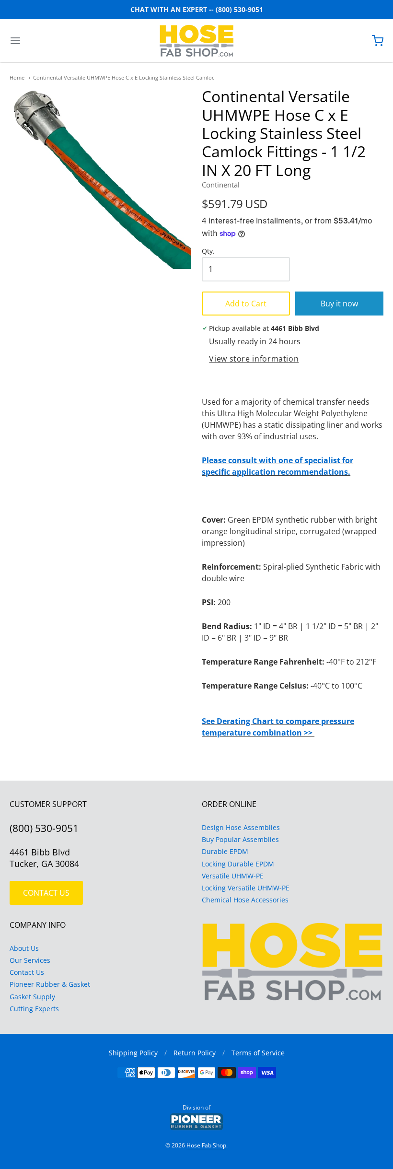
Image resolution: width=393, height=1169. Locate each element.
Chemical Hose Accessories (245, 899)
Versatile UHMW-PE (233, 875)
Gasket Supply (32, 996)
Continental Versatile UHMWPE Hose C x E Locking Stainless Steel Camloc (123, 77)
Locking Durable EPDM (238, 863)
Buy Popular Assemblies (240, 839)
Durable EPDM (225, 851)
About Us (24, 948)
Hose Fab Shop (206, 1145)
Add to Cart (245, 303)
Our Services (30, 960)
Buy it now (339, 303)
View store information (254, 359)
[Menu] (47, 41)
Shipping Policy (133, 1052)
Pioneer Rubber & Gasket (50, 984)
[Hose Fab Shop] (197, 41)
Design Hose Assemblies (241, 827)
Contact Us (27, 972)
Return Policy (194, 1052)
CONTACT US (46, 893)
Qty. (208, 251)
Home (17, 77)
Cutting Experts (34, 1008)
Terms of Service (258, 1052)
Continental (221, 184)
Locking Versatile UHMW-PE (245, 887)
